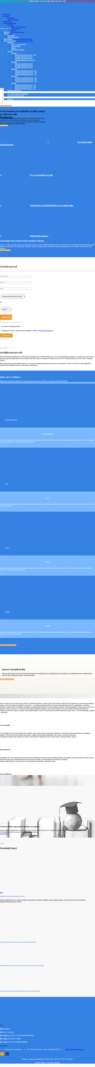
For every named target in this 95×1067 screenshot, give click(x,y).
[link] (2, 1054)
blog (1, 892)
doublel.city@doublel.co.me (74, 1049)
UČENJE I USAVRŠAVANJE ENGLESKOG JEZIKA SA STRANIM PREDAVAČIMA (18, 942)
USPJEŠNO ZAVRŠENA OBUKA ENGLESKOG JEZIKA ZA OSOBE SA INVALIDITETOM (20, 991)
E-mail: (63, 1049)
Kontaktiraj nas (4, 834)
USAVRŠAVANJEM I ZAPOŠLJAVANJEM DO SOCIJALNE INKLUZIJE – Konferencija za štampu (22, 965)
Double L (43, 1063)
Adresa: (2, 1049)
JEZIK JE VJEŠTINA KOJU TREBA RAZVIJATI (12, 896)
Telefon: (24, 1049)
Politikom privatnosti (46, 331)
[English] (1, 1066)
